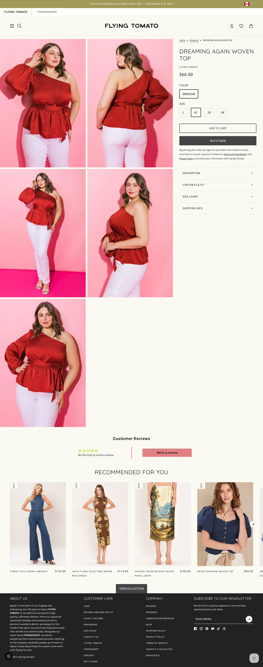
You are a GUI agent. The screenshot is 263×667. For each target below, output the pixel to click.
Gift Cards (91, 661)
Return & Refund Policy (98, 612)
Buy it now (218, 140)
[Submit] (249, 619)
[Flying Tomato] (131, 25)
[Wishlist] (241, 26)
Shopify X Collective (159, 649)
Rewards (151, 612)
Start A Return (93, 618)
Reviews (151, 606)
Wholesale (153, 655)
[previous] (10, 485)
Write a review (167, 453)
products (194, 40)
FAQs (87, 606)
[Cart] (251, 26)
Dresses (89, 655)
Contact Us (91, 637)
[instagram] (201, 628)
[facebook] (195, 628)
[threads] (224, 628)
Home (182, 40)
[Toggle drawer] (12, 26)
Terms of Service (157, 643)
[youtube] (212, 628)
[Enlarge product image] (43, 103)
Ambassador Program (160, 618)
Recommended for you (131, 472)
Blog (149, 624)
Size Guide (90, 631)
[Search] (19, 26)
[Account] (232, 26)
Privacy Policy (155, 637)
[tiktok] (218, 628)
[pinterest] (207, 628)
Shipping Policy (156, 631)
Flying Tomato (188, 67)
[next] (253, 524)
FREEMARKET (91, 649)
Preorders (90, 624)
